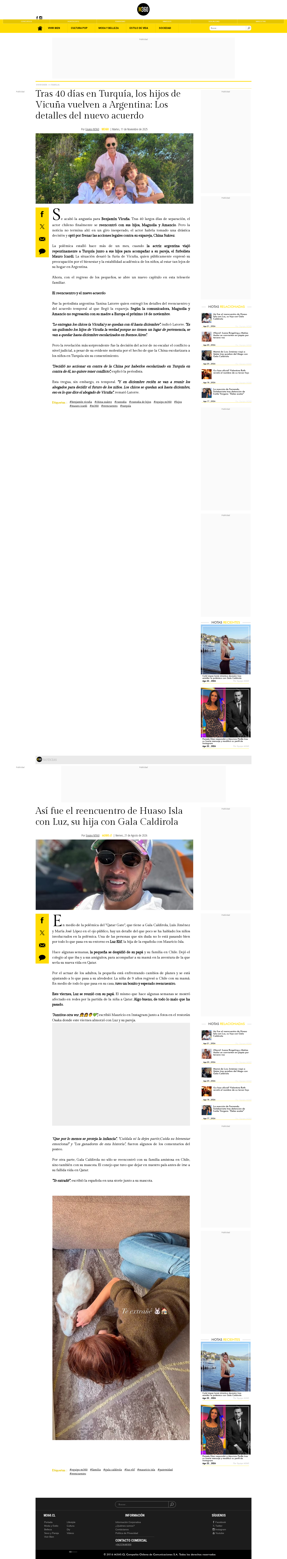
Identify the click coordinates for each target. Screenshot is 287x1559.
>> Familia (53, 85)
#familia (95, 1469)
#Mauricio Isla (146, 1469)
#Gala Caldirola (112, 1469)
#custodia (120, 402)
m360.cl (107, 835)
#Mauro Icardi (78, 406)
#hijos (178, 402)
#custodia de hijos (140, 402)
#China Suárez (103, 402)
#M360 (94, 406)
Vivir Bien (41, 85)
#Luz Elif (129, 1469)
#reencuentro (109, 406)
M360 (105, 129)
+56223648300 (123, 1544)
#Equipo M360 (163, 402)
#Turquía (125, 406)
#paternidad (165, 1469)
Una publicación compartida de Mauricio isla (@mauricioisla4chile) (97, 1083)
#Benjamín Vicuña (81, 402)
